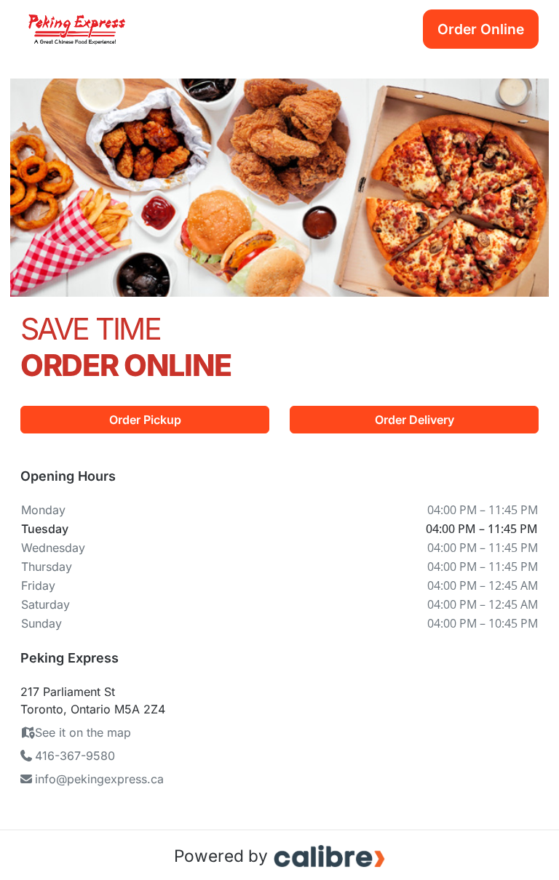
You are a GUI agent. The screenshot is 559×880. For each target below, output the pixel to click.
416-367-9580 (75, 755)
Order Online (480, 29)
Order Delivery (414, 419)
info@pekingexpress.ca (99, 779)
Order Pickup (145, 419)
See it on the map (83, 732)
